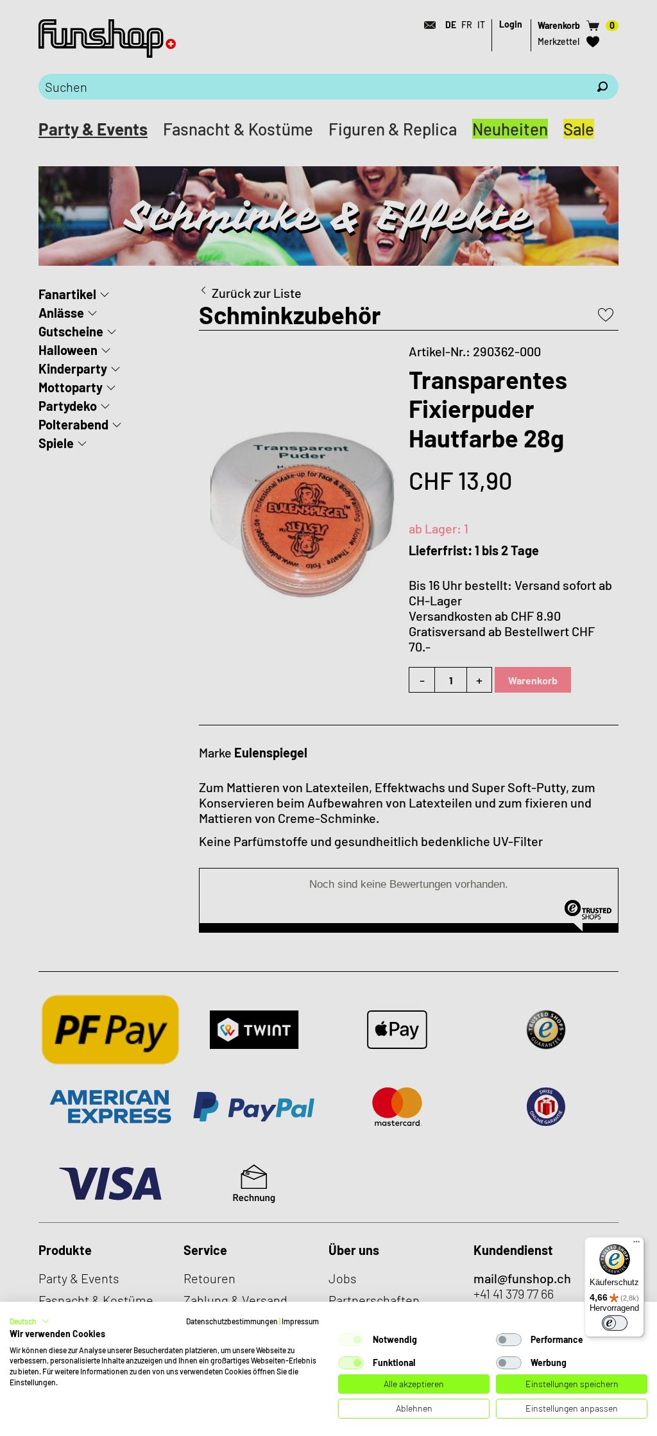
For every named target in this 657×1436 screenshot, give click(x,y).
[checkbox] (351, 1339)
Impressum (300, 1321)
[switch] (614, 1323)
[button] (29, 1321)
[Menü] (636, 1244)
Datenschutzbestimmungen (232, 1321)
